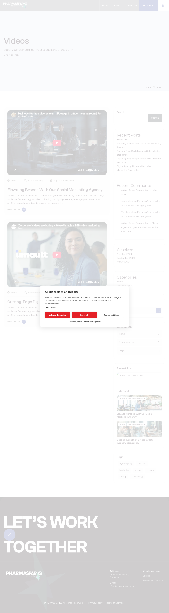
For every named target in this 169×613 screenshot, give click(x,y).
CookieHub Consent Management (88, 322)
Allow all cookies (57, 315)
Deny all (84, 315)
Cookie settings (111, 315)
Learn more (50, 307)
